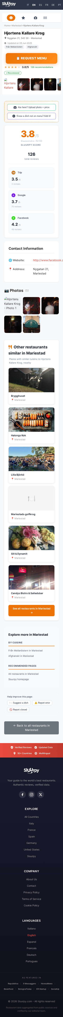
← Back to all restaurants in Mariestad (31, 728)
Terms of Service (31, 898)
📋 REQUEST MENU (31, 58)
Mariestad (17, 25)
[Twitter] (40, 794)
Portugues (31, 961)
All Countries (31, 816)
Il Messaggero (29, 983)
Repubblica (13, 983)
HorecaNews (46, 983)
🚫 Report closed (18, 709)
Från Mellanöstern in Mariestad (25, 650)
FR (46, 4)
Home (7, 25)
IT (28, 4)
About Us (31, 879)
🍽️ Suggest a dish (18, 702)
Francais (31, 948)
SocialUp (55, 989)
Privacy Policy (31, 892)
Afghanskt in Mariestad (21, 656)
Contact (31, 885)
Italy (31, 823)
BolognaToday (24, 989)
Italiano (31, 928)
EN (34, 4)
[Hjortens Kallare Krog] (10, 84)
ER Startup (41, 989)
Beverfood (8, 989)
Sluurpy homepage (18, 679)
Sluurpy (31, 856)
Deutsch (31, 954)
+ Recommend (12, 73)
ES (40, 4)
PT (59, 4)
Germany (31, 842)
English (31, 935)
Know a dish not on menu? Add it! (34, 116)
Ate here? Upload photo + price (33, 107)
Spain (31, 836)
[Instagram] (31, 794)
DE (53, 4)
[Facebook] (22, 794)
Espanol (31, 941)
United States (31, 849)
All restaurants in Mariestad (23, 673)
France (32, 829)
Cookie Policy (31, 905)
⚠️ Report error (42, 702)
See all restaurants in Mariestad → (31, 610)
